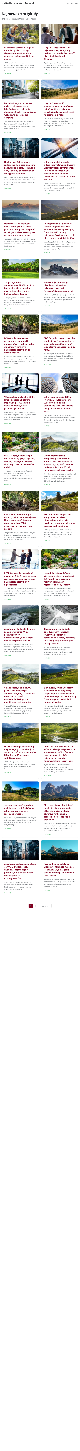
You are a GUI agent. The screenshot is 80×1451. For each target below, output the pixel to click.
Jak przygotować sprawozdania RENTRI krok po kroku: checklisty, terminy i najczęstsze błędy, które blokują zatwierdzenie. (19, 288)
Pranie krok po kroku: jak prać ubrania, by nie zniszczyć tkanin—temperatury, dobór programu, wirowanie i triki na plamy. (19, 53)
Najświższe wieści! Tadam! (18, 3)
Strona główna (72, 3)
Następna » (45, 906)
